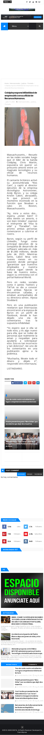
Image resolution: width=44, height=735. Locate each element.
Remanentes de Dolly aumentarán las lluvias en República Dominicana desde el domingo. (28, 707)
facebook (38, 474)
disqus (29, 474)
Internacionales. (15, 83)
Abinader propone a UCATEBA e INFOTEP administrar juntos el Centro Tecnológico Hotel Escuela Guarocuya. (27, 651)
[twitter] (30, 2)
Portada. (30, 83)
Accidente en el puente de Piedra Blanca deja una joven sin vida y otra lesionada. (25, 636)
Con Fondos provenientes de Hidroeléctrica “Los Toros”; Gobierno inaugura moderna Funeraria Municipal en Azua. (21, 442)
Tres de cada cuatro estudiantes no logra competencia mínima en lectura (21, 400)
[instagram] (36, 2)
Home (7, 83)
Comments (32, 664)
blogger (21, 474)
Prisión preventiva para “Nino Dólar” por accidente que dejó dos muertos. (22, 422)
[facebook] (27, 2)
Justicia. (24, 83)
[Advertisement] (22, 53)
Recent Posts (11, 664)
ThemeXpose (22, 732)
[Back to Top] (22, 727)
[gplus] (39, 2)
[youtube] (33, 2)
